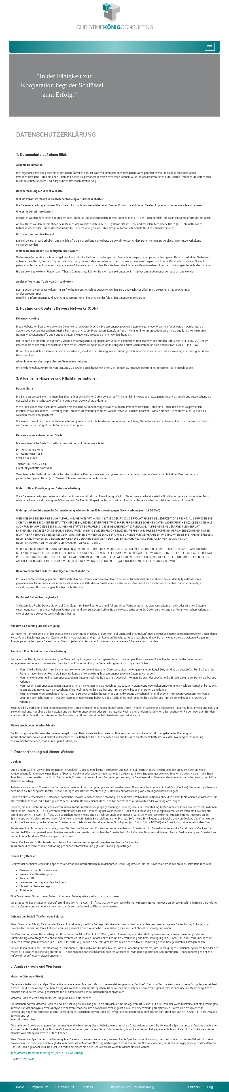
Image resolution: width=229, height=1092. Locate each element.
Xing (209, 1087)
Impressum (40, 1087)
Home (20, 1087)
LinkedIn (193, 1087)
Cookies (87, 1087)
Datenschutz (64, 1087)
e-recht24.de (26, 1059)
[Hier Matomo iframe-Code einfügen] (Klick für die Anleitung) (47, 1053)
